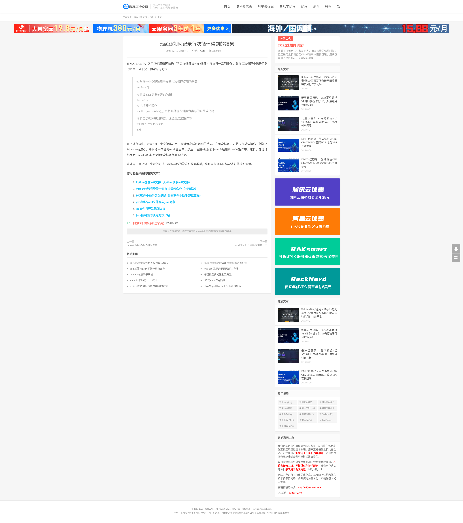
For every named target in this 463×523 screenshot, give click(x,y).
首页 (227, 6)
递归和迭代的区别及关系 (218, 274)
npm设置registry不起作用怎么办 (147, 268)
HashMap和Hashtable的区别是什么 (222, 286)
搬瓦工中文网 (136, 6)
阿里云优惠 (266, 6)
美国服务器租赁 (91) (307, 415)
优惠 (304, 6)
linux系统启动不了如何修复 (142, 245)
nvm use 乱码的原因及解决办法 (221, 268)
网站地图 (236, 509)
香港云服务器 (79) (305, 421)
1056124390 (172, 223)
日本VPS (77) (325, 420)
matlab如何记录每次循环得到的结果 (197, 44)
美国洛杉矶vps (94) (286, 415)
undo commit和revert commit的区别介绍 (225, 263)
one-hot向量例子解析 (141, 274)
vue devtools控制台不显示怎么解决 (149, 263)
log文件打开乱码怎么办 (150, 208)
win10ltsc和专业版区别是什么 (251, 245)
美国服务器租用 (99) (327, 409)
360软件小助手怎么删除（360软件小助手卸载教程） (169, 195)
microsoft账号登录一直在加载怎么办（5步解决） (167, 188)
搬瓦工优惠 (287, 6)
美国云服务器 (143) (305, 403)
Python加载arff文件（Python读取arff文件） (164, 182)
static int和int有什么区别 (143, 280)
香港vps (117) (285, 408)
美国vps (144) (285, 402)
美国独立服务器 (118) (327, 403)
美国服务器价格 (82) (286, 421)
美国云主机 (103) (307, 408)
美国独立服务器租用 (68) (286, 427)
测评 (316, 6)
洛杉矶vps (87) (326, 414)
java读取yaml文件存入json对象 (155, 202)
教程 (328, 6)
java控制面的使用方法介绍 (153, 215)
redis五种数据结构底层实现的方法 (149, 286)
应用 (152, 17)
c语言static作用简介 (214, 280)
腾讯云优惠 (244, 6)
